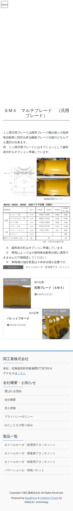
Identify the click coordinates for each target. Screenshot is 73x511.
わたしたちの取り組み (18, 425)
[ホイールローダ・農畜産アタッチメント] (56, 323)
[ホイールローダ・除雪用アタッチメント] (17, 293)
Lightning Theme (49, 498)
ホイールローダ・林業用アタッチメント (30, 461)
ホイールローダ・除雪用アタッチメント (48, 267)
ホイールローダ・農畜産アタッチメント (30, 453)
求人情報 (10, 408)
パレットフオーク (18, 318)
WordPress (31, 498)
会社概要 (10, 399)
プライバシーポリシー (18, 416)
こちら (21, 373)
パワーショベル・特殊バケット (24, 470)
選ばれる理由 (12, 391)
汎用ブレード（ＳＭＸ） (49, 287)
